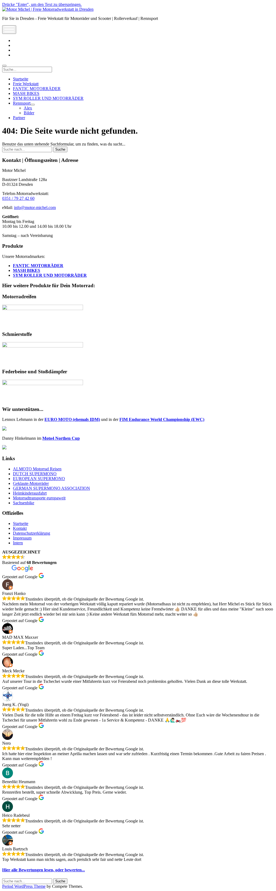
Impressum (22, 538)
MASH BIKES (26, 93)
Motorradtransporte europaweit (39, 498)
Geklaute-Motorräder (31, 483)
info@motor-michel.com (35, 207)
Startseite (20, 79)
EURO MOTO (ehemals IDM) (72, 419)
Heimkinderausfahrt (30, 493)
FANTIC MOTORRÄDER (37, 88)
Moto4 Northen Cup (61, 438)
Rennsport (21, 103)
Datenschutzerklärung (31, 533)
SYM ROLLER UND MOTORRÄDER (48, 98)
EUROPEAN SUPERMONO (39, 478)
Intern (18, 543)
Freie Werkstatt (26, 83)
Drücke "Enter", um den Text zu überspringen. (42, 4)
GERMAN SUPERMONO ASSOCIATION (51, 488)
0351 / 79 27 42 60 (18, 198)
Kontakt (20, 528)
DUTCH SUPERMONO (35, 473)
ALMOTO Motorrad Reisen (37, 469)
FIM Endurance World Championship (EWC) (161, 419)
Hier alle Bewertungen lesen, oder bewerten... (43, 870)
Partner (19, 117)
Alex (28, 108)
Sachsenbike (23, 502)
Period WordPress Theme (24, 886)
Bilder (29, 113)
